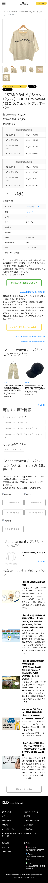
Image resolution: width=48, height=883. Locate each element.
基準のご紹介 (6, 812)
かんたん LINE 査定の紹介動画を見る (33, 292)
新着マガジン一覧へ (24, 789)
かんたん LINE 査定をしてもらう (24, 282)
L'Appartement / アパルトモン (15, 86)
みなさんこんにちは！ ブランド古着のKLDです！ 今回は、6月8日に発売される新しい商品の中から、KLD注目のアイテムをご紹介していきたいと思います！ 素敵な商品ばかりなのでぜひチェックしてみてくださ (34, 691)
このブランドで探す (13, 512)
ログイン (5, 816)
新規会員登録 (6, 820)
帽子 (29, 382)
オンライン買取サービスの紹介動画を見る (31, 336)
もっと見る (42, 405)
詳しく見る (42, 561)
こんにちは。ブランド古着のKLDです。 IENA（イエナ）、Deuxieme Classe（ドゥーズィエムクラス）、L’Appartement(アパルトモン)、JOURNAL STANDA (33, 728)
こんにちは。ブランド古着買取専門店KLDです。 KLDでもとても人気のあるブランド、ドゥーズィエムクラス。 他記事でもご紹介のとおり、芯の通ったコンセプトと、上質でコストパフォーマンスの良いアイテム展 (34, 768)
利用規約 (5, 825)
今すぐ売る (41, 3)
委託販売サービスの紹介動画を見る (33, 341)
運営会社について (30, 833)
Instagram (32, 847)
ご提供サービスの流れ (32, 820)
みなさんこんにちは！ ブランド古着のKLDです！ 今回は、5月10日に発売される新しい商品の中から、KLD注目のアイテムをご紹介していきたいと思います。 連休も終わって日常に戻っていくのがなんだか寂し (34, 597)
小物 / (26, 382)
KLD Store (7, 851)
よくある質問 (28, 825)
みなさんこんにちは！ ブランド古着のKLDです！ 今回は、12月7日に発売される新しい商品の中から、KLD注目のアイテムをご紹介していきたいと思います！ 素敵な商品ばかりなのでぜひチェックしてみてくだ (34, 643)
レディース (29, 212)
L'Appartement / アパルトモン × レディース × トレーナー (24, 435)
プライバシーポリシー (9, 829)
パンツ (5, 382)
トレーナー (7, 89)
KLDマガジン (6, 843)
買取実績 (27, 816)
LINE (29, 863)
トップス (32, 86)
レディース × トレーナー (14, 449)
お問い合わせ (28, 829)
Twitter (30, 854)
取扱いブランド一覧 (31, 812)
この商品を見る (13, 502)
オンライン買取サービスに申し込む (24, 327)
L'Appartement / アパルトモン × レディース (21, 428)
